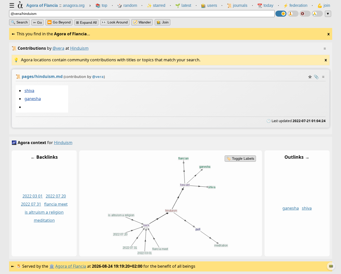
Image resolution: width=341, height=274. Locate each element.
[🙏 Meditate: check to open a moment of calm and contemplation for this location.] (317, 14)
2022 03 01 (32, 196)
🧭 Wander (142, 22)
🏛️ (51, 266)
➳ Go (37, 22)
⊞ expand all (86, 22)
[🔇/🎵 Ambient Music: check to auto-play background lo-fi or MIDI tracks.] (305, 14)
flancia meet (55, 204)
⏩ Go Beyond (59, 22)
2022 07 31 (31, 204)
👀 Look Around (115, 22)
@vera (58, 48)
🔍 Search (19, 22)
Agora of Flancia (70, 266)
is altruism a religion (44, 212)
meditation (44, 220)
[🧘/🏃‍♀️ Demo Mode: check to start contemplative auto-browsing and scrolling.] (293, 14)
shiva (29, 90)
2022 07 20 (56, 196)
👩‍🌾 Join (162, 22)
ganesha (32, 99)
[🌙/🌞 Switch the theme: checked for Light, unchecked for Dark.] (280, 14)
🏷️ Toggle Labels (240, 158)
